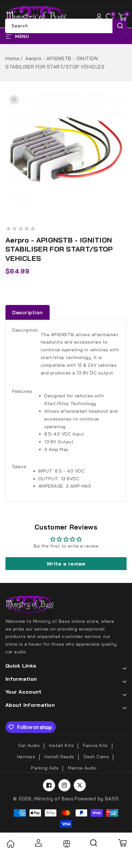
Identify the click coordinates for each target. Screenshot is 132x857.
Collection (65, 844)
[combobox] (66, 26)
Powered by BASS (97, 799)
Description (27, 312)
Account (38, 843)
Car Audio (29, 745)
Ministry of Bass (53, 799)
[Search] (94, 845)
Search (119, 26)
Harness (26, 757)
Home (12, 58)
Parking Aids (45, 768)
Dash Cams (96, 757)
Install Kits (61, 745)
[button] (122, 17)
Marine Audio (82, 768)
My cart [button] (122, 843)
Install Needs (59, 757)
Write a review (66, 563)
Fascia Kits (95, 745)
